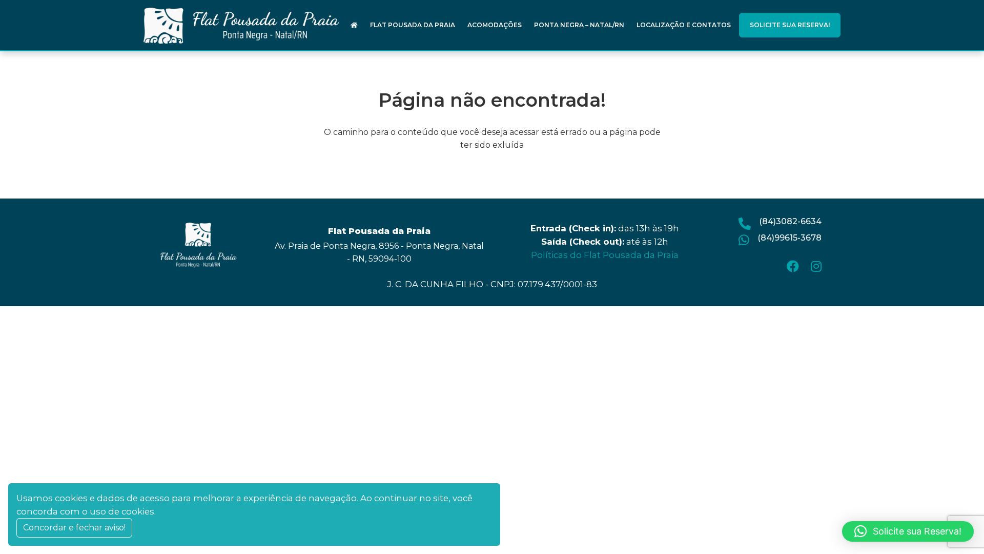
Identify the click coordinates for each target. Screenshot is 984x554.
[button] (908, 531)
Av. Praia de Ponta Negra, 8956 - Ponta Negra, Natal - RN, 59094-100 (379, 252)
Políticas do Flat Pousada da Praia (605, 255)
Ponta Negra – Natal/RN (579, 25)
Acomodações (494, 25)
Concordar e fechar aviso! (74, 527)
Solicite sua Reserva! (790, 25)
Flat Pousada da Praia (412, 25)
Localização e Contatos (684, 25)
